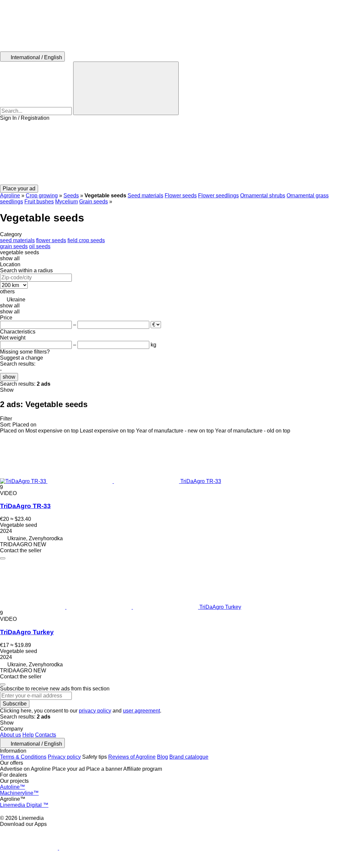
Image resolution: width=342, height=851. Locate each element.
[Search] (126, 88)
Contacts (45, 735)
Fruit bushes (39, 201)
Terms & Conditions (23, 757)
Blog (162, 757)
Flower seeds (181, 195)
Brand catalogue (188, 757)
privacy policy (95, 711)
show (9, 377)
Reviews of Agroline (132, 757)
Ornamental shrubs (262, 195)
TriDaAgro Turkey (27, 632)
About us (10, 735)
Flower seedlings (218, 195)
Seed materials (145, 195)
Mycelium (66, 201)
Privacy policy (64, 757)
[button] (171, 153)
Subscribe (15, 703)
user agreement (141, 711)
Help (28, 735)
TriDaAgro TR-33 (25, 505)
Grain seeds (93, 201)
